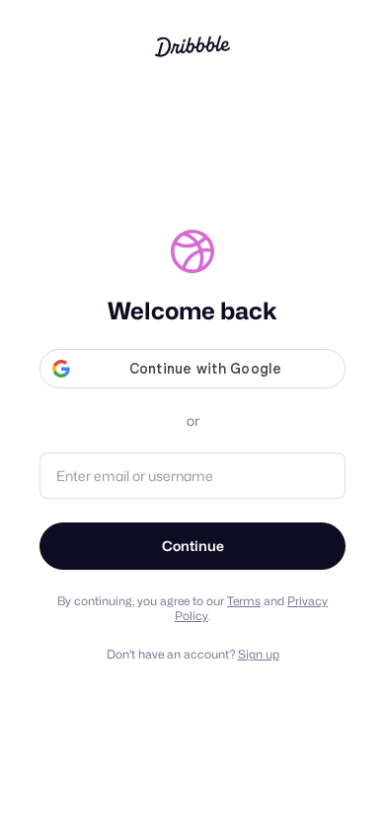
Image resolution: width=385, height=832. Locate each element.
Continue (193, 545)
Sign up (258, 654)
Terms (244, 600)
